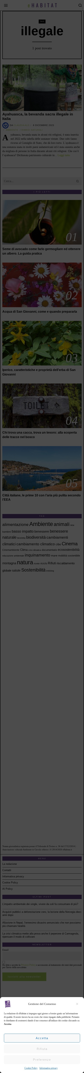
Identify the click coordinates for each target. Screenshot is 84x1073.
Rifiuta (42, 1048)
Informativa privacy (48, 1068)
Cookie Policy (31, 1068)
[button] (78, 1004)
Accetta (42, 1038)
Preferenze (42, 1059)
